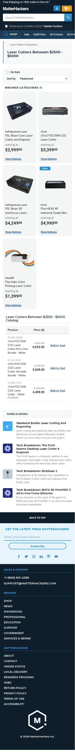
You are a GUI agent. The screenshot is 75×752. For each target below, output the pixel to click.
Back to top (37, 517)
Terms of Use (14, 698)
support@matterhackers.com (30, 583)
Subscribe (37, 546)
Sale (26, 34)
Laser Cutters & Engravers (23, 44)
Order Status (14, 666)
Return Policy (15, 688)
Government (14, 633)
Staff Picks (39, 34)
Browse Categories (22, 87)
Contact (10, 661)
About (9, 655)
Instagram (33, 556)
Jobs (7, 682)
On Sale (15, 72)
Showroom (13, 611)
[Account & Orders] (56, 8)
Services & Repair (17, 638)
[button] (37, 26)
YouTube (56, 556)
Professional (15, 617)
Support (10, 627)
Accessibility (14, 704)
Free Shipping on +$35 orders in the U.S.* (26, 2)
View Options (13, 159)
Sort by (11, 78)
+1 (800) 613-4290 (16, 577)
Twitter (26, 556)
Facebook (18, 556)
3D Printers (56, 34)
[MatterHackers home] (16, 9)
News (8, 606)
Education (12, 622)
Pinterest (48, 556)
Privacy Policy (15, 693)
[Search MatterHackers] (68, 17)
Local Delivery (15, 672)
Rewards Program (19, 677)
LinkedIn (41, 556)
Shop (8, 601)
